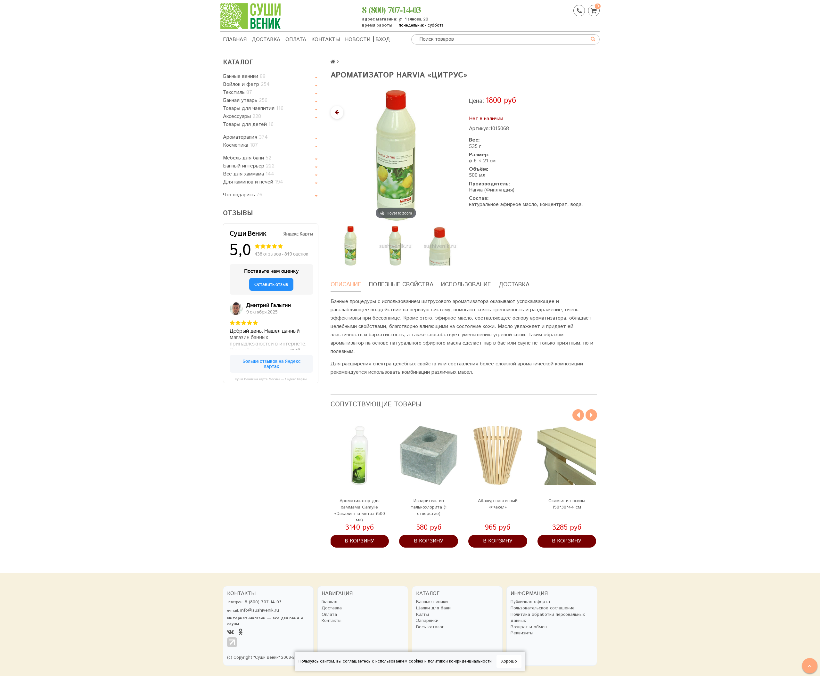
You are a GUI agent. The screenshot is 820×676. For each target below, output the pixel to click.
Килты (422, 615)
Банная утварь (245, 100)
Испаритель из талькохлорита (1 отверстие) (429, 507)
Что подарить (242, 195)
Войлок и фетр (246, 84)
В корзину (359, 541)
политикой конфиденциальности (460, 661)
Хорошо (509, 661)
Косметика (240, 145)
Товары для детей (248, 124)
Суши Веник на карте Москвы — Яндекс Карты (271, 379)
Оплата (295, 39)
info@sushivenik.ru (259, 610)
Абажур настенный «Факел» (498, 504)
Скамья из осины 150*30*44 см (566, 504)
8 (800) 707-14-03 (391, 9)
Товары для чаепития (253, 108)
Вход (382, 39)
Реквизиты (522, 633)
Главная (235, 39)
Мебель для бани (247, 158)
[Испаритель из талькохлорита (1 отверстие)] (428, 455)
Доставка (266, 39)
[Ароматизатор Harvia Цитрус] (350, 245)
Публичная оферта (530, 602)
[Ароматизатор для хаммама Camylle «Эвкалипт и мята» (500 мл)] (359, 455)
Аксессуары (242, 116)
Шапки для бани (433, 608)
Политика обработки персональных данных (548, 618)
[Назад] (337, 112)
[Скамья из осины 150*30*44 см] (566, 455)
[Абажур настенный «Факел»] (497, 455)
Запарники (427, 621)
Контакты (325, 39)
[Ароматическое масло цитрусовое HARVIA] (440, 245)
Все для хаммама (248, 174)
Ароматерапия (245, 137)
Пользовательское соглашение (543, 608)
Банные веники (244, 76)
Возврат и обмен (529, 627)
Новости (357, 39)
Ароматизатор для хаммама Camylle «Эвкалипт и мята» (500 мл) (359, 510)
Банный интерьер (249, 166)
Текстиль (237, 92)
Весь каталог (430, 627)
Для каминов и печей (253, 182)
